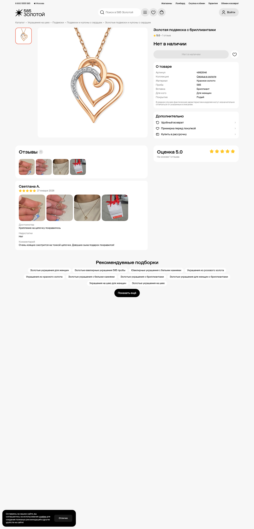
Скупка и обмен (197, 3)
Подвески (58, 22)
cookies (42, 516)
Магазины (166, 3)
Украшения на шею (39, 22)
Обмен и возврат (230, 3)
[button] (196, 66)
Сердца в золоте (206, 76)
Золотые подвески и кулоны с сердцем (128, 22)
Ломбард (180, 3)
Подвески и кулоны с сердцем (84, 22)
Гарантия (213, 3)
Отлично (63, 518)
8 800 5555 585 (22, 3)
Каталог (20, 22)
